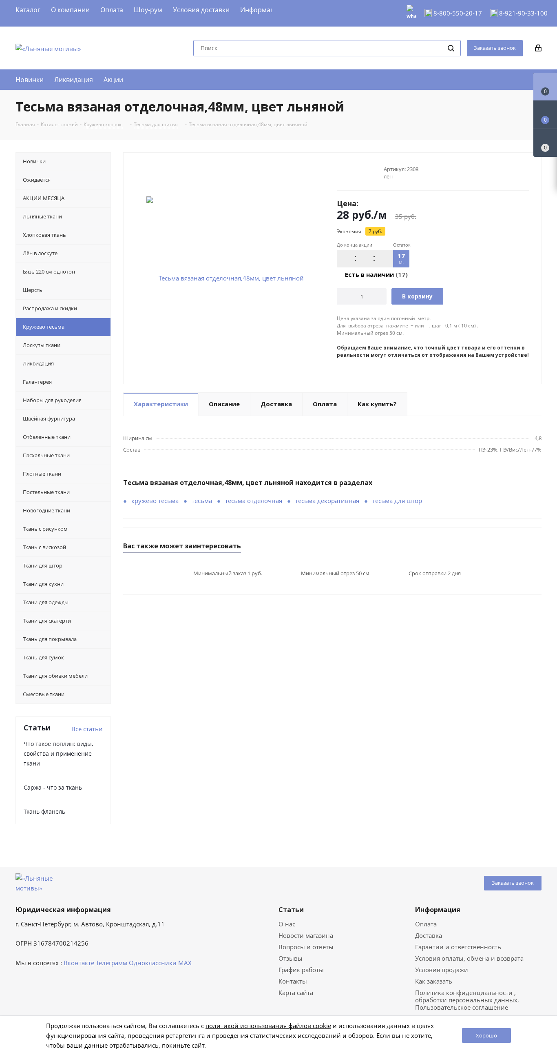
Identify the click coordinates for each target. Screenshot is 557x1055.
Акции (113, 79)
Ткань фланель (44, 811)
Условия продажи (441, 970)
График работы (301, 970)
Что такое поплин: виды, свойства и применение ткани (58, 753)
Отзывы (290, 958)
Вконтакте (79, 963)
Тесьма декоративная (327, 500)
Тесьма (202, 500)
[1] (341, 172)
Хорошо (486, 1035)
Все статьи (87, 729)
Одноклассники (153, 963)
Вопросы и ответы (306, 947)
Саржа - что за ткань (53, 787)
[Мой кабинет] (538, 48)
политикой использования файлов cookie (268, 1026)
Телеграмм (111, 963)
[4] (364, 172)
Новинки (29, 79)
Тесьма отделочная (253, 500)
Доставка (428, 935)
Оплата (426, 924)
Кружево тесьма (155, 500)
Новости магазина (305, 935)
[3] (356, 172)
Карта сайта (295, 992)
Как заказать (433, 981)
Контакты (292, 981)
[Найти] (451, 48)
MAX (185, 963)
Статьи (291, 909)
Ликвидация (73, 79)
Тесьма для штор (397, 500)
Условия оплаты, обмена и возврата (469, 958)
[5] (372, 172)
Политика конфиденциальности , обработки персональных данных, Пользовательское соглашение (467, 999)
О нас (286, 924)
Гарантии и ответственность (458, 947)
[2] (348, 172)
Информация (437, 909)
